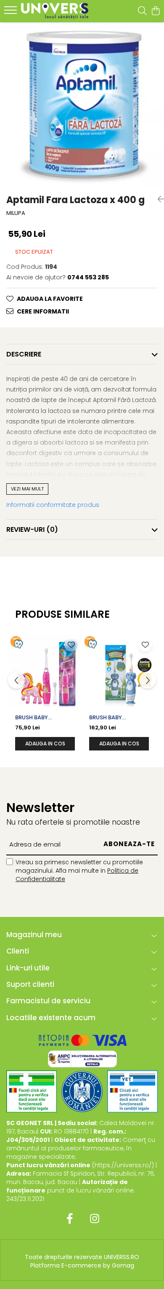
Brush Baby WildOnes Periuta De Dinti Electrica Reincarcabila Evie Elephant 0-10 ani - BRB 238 (117, 717)
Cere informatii (43, 311)
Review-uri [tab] (32, 529)
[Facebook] (69, 1219)
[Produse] (11, 12)
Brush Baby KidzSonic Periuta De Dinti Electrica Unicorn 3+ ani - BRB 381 (42, 717)
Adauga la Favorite (50, 299)
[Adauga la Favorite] (71, 644)
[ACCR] (31, 1091)
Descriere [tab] (23, 354)
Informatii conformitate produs (52, 505)
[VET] (132, 1091)
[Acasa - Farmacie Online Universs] (54, 11)
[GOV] (82, 1091)
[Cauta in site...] (142, 11)
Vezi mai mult (27, 488)
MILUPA (15, 213)
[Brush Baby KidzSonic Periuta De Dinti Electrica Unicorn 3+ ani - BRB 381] (45, 671)
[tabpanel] (82, 104)
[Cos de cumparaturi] (155, 11)
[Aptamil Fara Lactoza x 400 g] (82, 104)
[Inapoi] (157, 199)
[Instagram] (94, 1219)
